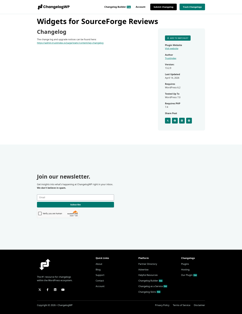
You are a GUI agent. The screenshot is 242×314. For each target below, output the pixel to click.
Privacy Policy (162, 305)
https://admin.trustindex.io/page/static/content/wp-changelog (70, 42)
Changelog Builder (117, 6)
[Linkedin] (55, 290)
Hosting (185, 269)
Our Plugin (189, 275)
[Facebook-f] (47, 290)
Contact (100, 280)
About (99, 263)
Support (100, 275)
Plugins (185, 263)
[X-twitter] (40, 290)
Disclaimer (199, 305)
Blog (98, 269)
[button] (168, 120)
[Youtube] (63, 290)
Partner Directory (147, 263)
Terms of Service (181, 305)
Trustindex (170, 58)
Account (140, 6)
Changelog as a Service (152, 286)
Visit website (171, 48)
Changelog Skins (149, 291)
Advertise (143, 269)
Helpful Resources (148, 275)
